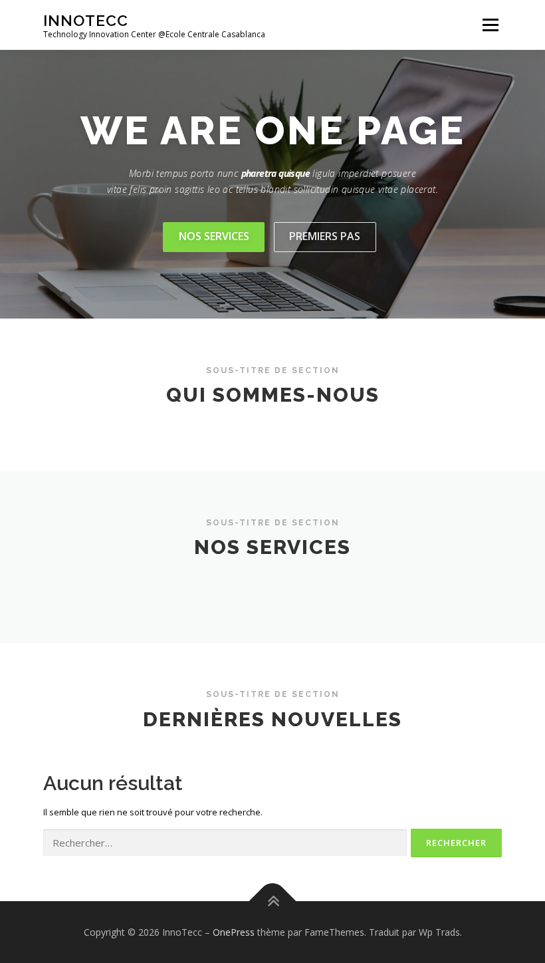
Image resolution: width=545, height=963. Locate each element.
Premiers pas (324, 236)
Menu (490, 25)
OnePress (234, 932)
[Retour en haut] (272, 900)
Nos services (214, 236)
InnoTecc (85, 20)
